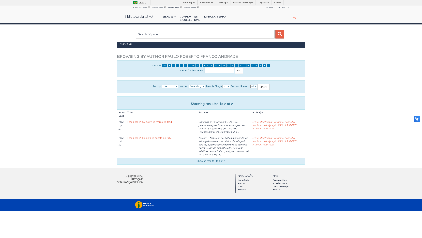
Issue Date (243, 180)
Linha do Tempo (215, 16)
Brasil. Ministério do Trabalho (267, 122)
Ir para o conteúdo (141, 7)
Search (276, 189)
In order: (183, 86)
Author (241, 183)
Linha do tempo (281, 186)
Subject (242, 189)
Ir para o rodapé (191, 7)
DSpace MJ (126, 44)
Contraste (282, 7)
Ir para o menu (158, 7)
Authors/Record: (240, 86)
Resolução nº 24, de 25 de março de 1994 (149, 122)
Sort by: (157, 86)
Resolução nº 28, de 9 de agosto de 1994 (149, 138)
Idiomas (269, 7)
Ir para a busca (174, 7)
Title (240, 186)
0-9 (164, 65)
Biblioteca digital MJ (138, 16)
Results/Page (214, 86)
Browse (168, 16)
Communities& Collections (190, 18)
